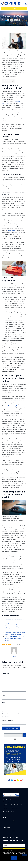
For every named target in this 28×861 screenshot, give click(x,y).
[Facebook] (9, 780)
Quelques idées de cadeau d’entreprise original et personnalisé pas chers (15, 626)
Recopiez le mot (8, 720)
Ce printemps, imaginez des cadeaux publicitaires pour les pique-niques (15, 634)
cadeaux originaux (12, 231)
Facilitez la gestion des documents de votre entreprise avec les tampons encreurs (15, 638)
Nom (3, 695)
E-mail (4, 703)
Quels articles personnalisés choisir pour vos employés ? (14, 630)
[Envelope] (21, 780)
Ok (14, 858)
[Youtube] (15, 780)
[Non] (24, 855)
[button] (26, 3)
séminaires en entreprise (11, 406)
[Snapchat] (18, 780)
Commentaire (5, 674)
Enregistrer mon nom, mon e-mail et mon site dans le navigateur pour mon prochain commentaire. (13, 714)
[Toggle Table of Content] (11, 81)
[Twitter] (12, 780)
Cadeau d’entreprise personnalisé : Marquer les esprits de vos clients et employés (14, 621)
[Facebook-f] (3, 812)
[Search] (24, 735)
